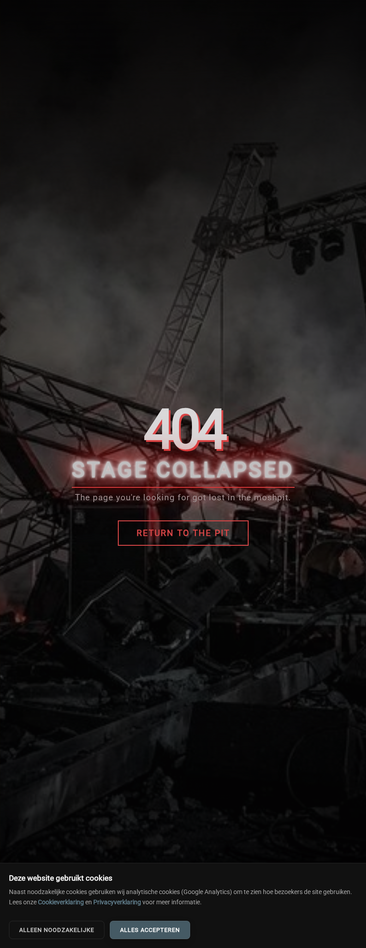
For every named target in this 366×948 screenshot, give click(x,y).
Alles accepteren (150, 930)
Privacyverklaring (117, 902)
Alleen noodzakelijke (56, 930)
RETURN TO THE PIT (183, 533)
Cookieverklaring (61, 902)
